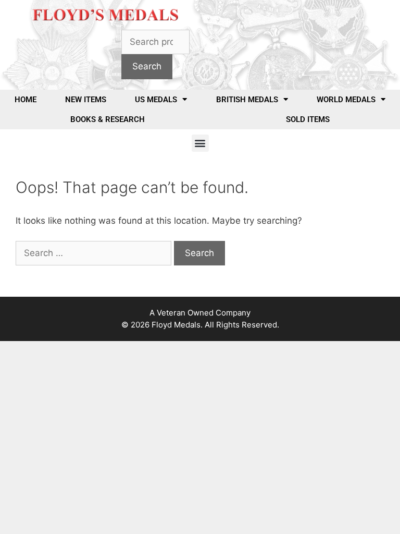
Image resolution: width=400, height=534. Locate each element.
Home (25, 99)
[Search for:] (95, 253)
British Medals (247, 99)
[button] (200, 143)
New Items (85, 99)
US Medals (156, 99)
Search (146, 66)
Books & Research (107, 119)
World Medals (346, 99)
